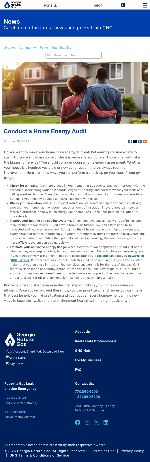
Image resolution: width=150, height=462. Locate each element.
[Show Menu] (145, 5)
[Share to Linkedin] (140, 141)
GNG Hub (82, 351)
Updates (10, 47)
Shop (98, 5)
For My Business (88, 360)
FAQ (78, 370)
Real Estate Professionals (96, 341)
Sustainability (61, 47)
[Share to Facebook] (130, 141)
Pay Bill (50, 5)
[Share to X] (135, 141)
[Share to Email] (145, 141)
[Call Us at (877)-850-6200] (123, 6)
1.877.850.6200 (87, 397)
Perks (44, 47)
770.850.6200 (86, 391)
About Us (82, 332)
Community (28, 47)
